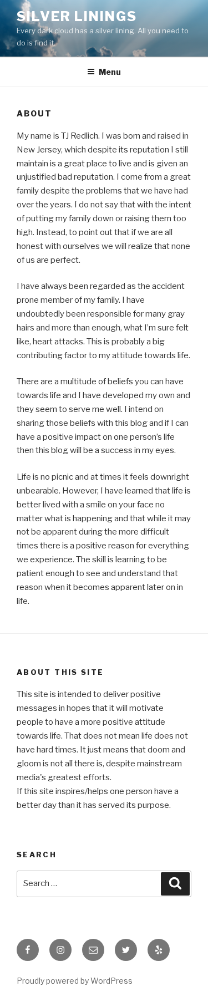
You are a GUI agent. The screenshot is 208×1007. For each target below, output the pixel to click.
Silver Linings (77, 16)
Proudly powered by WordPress (75, 980)
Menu (110, 72)
